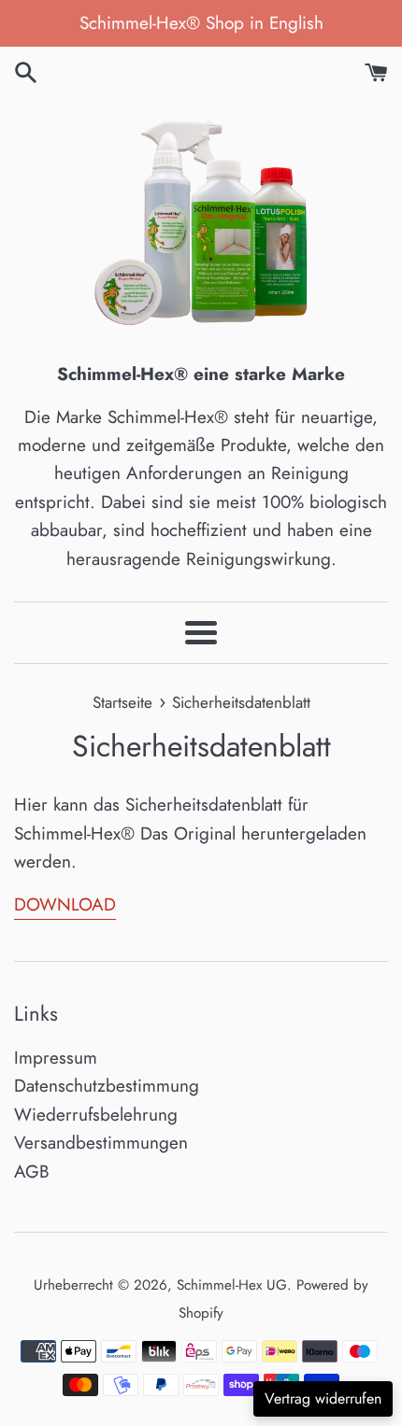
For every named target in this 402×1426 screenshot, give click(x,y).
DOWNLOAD (65, 904)
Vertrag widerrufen (323, 1398)
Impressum (55, 1057)
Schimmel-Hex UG (232, 1285)
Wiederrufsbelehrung (96, 1114)
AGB (32, 1171)
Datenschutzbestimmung (106, 1085)
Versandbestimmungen (101, 1142)
